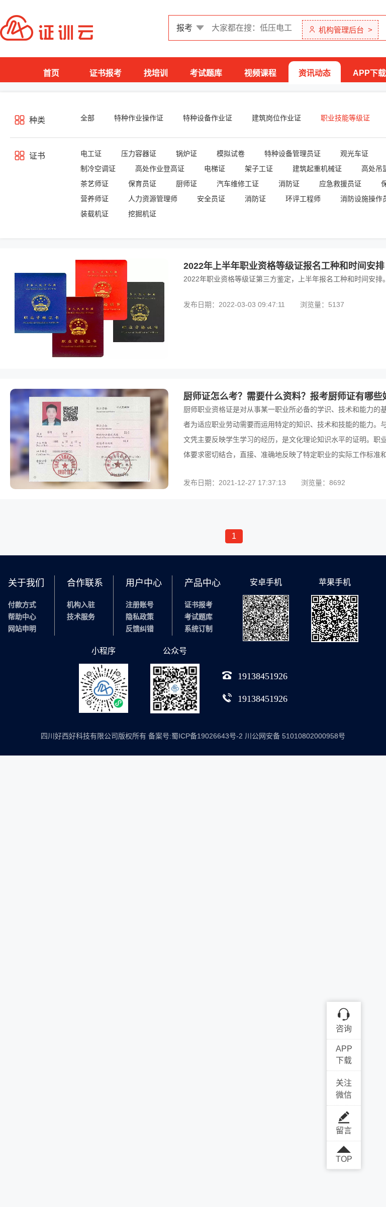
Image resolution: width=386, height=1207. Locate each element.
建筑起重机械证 (317, 169)
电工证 (91, 153)
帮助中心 (22, 617)
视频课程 (260, 73)
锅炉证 (186, 153)
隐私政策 (140, 617)
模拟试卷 (231, 153)
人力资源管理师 (152, 199)
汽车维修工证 (238, 184)
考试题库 (206, 73)
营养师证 (94, 199)
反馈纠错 (140, 629)
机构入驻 (81, 604)
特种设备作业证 (207, 118)
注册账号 (140, 604)
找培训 (156, 73)
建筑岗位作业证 (276, 118)
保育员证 (142, 184)
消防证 (289, 184)
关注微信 (344, 1089)
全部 (87, 118)
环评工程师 (303, 199)
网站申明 (22, 629)
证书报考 (105, 73)
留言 (344, 1130)
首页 (51, 73)
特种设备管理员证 (292, 153)
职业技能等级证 (345, 118)
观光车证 (354, 153)
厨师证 (186, 184)
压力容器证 (138, 153)
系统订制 (198, 629)
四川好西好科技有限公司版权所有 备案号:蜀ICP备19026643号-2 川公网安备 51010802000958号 (193, 736)
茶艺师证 (94, 184)
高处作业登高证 (159, 169)
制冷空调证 (98, 169)
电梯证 (214, 169)
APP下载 (369, 73)
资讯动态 (315, 73)
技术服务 (81, 617)
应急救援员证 (340, 184)
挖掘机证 (142, 214)
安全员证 (211, 199)
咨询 (344, 1028)
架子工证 (259, 169)
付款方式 (22, 604)
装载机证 (94, 214)
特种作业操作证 (138, 118)
